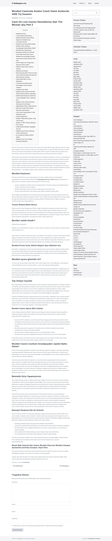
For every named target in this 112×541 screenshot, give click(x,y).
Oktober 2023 (77, 62)
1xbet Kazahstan (78, 132)
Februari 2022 (77, 103)
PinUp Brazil (77, 219)
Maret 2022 (77, 101)
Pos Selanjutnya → (65, 466)
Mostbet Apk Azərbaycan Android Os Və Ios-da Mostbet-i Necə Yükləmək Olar (26, 98)
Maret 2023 (77, 76)
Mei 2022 (76, 97)
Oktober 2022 (77, 87)
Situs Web (14, 518)
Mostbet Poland (78, 200)
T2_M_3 (76, 240)
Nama (14, 504)
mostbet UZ (77, 206)
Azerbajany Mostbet (79, 151)
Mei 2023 (76, 72)
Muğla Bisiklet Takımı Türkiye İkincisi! (26, 106)
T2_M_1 (76, 235)
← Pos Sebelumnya (17, 466)
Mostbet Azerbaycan (79, 186)
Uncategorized (77, 244)
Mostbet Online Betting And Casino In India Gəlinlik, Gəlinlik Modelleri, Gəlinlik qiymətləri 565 (86, 196)
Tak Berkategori (26, 462)
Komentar (15, 482)
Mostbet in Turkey (78, 188)
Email (14, 511)
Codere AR (77, 157)
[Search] (96, 13)
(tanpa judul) (77, 32)
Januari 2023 (77, 81)
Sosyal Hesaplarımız (21, 116)
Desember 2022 (78, 83)
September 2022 (78, 89)
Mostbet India (77, 190)
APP (75, 148)
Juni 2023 (76, 70)
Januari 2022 (77, 105)
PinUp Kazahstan (78, 221)
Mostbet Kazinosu (21, 33)
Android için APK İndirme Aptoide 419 (84, 146)
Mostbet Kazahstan (79, 192)
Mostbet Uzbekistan (79, 209)
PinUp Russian (78, 223)
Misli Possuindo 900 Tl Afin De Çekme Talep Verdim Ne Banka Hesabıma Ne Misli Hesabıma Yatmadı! (26, 75)
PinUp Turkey (77, 225)
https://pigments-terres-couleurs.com (47, 179)
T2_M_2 (76, 237)
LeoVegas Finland (78, 175)
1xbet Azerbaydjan (79, 130)
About (89, 3)
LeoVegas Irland (78, 180)
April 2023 (76, 74)
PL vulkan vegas (78, 227)
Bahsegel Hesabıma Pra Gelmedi (25, 52)
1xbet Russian (77, 134)
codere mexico (77, 163)
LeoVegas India (78, 177)
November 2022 (78, 85)
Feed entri (76, 270)
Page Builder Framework (94, 538)
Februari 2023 (77, 78)
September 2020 (78, 110)
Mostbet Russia (78, 202)
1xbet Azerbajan (78, 128)
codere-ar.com (77, 165)
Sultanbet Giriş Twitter (22, 89)
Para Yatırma (19, 124)
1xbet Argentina (78, 126)
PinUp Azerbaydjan (79, 217)
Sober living (77, 233)
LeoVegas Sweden (79, 182)
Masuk (75, 268)
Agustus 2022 (77, 91)
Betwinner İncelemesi (22, 71)
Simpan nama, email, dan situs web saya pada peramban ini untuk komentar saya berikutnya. (38, 525)
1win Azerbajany (78, 120)
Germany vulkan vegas (80, 167)
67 (74, 144)
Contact (96, 3)
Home (74, 3)
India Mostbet (77, 169)
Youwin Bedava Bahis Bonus (24, 35)
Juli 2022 (76, 93)
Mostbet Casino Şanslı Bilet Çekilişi (25, 44)
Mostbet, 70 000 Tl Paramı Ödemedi (26, 122)
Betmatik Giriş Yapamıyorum (23, 50)
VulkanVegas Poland (79, 250)
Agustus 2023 (77, 66)
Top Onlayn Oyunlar (21, 42)
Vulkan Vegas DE (78, 246)
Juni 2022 (76, 95)
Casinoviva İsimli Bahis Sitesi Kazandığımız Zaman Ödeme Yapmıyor (24, 85)
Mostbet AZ (77, 184)
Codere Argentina (78, 159)
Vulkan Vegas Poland (79, 248)
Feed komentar (78, 272)
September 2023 (78, 64)
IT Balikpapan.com (19, 3)
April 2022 (76, 99)
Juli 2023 (76, 68)
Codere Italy (77, 161)
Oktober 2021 (77, 107)
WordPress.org (78, 274)
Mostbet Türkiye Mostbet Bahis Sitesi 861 (85, 204)
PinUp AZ (76, 215)
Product (81, 3)
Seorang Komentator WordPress (82, 50)
